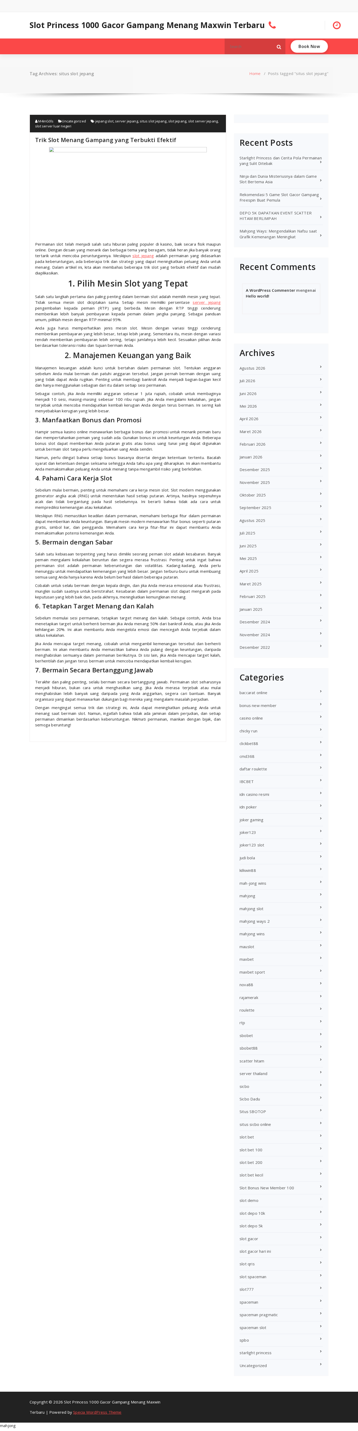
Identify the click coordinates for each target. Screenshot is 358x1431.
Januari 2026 (251, 457)
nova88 (246, 984)
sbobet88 (249, 1048)
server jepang (126, 121)
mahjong (247, 895)
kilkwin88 (248, 870)
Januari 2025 (251, 609)
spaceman (249, 1302)
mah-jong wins (253, 883)
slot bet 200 (251, 1162)
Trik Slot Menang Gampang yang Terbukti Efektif (105, 140)
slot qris (247, 1263)
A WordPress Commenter (270, 290)
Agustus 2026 (252, 368)
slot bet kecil (251, 1175)
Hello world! (257, 296)
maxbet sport (252, 972)
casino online (251, 718)
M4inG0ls (45, 121)
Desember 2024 (255, 621)
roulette (247, 1010)
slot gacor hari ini (255, 1251)
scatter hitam (252, 1060)
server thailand (253, 1073)
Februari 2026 (253, 444)
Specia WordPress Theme (97, 1412)
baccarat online (253, 692)
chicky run (248, 730)
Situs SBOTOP (253, 1111)
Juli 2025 (247, 533)
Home (255, 73)
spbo (244, 1340)
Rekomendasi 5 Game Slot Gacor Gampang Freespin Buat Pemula (279, 197)
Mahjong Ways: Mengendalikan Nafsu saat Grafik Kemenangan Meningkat (278, 233)
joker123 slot (252, 844)
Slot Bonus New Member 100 (267, 1187)
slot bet (247, 1137)
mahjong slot (251, 908)
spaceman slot (253, 1327)
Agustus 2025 (252, 520)
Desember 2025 (255, 469)
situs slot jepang (153, 121)
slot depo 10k (252, 1213)
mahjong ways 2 (255, 921)
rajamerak (249, 997)
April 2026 (249, 418)
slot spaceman (253, 1276)
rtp (242, 1022)
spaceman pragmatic (259, 1314)
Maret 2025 (251, 583)
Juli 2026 (247, 380)
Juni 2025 (248, 545)
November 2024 (255, 634)
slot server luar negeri (53, 126)
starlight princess (256, 1352)
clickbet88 (249, 743)
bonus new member (258, 705)
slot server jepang (203, 121)
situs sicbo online (255, 1124)
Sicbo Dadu (250, 1098)
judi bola (247, 857)
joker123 (248, 832)
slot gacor (249, 1238)
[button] (279, 46)
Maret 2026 (251, 431)
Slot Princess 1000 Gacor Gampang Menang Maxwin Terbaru (147, 25)
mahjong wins (252, 933)
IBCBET (247, 781)
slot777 (247, 1289)
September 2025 (255, 507)
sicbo (244, 1086)
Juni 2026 (248, 393)
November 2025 (255, 482)
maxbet (247, 959)
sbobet (246, 1035)
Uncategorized (74, 121)
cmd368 (247, 756)
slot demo (249, 1200)
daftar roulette (253, 768)
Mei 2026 (248, 406)
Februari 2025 (253, 596)
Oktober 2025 (253, 495)
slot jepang (177, 121)
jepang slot (104, 121)
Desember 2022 (255, 647)
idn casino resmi (254, 794)
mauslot (247, 946)
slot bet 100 (251, 1149)
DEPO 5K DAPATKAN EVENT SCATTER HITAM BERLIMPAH (276, 215)
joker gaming (251, 819)
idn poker (248, 806)
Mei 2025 (248, 558)
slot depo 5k (251, 1225)
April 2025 (249, 571)
